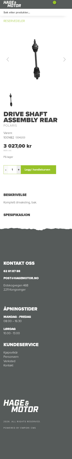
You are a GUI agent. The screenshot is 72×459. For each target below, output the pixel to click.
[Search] (68, 12)
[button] (36, 59)
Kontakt (8, 365)
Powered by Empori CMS (19, 427)
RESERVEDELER (14, 21)
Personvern (11, 356)
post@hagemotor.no (21, 278)
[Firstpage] (20, 4)
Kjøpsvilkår (10, 352)
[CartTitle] (53, 4)
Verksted (9, 361)
